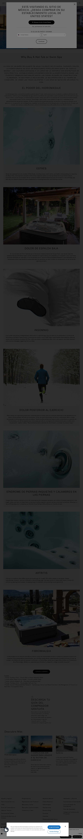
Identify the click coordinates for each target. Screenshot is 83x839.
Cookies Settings (54, 831)
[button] (6, 829)
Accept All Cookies (54, 827)
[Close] (65, 826)
